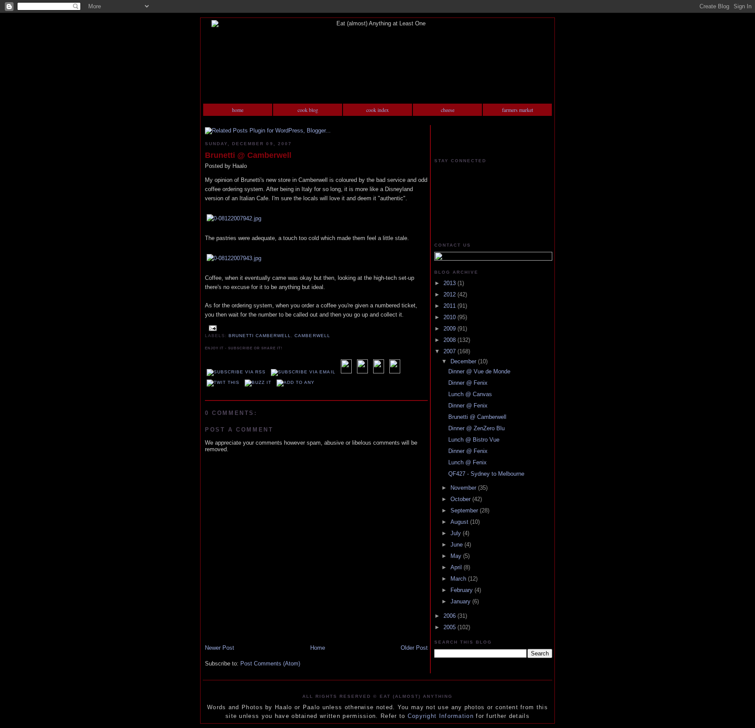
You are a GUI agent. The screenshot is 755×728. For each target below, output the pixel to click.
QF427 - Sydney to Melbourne (486, 473)
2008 (450, 340)
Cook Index (377, 109)
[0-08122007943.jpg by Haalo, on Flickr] (234, 258)
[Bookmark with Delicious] (346, 371)
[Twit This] (223, 382)
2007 (450, 351)
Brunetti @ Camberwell (248, 155)
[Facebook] (378, 371)
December (464, 361)
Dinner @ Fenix (468, 383)
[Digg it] (362, 371)
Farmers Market (517, 109)
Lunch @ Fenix (467, 462)
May (456, 556)
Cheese (447, 109)
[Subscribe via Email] (303, 371)
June (457, 544)
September (465, 510)
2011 (450, 306)
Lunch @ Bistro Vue (473, 439)
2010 (450, 317)
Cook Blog (308, 109)
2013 (450, 283)
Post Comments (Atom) (270, 663)
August (460, 522)
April (457, 567)
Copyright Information (441, 716)
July (456, 533)
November (464, 487)
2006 (450, 616)
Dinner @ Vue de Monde (479, 371)
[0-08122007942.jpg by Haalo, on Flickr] (234, 218)
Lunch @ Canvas (470, 394)
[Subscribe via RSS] (236, 371)
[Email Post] (211, 327)
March (459, 578)
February (462, 590)
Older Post (414, 647)
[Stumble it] (395, 371)
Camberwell (312, 335)
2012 (450, 294)
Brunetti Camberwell (260, 335)
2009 (450, 328)
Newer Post (219, 647)
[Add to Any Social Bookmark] (295, 382)
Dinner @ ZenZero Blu (476, 428)
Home (237, 109)
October (461, 499)
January (461, 601)
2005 (450, 627)
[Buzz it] (258, 382)
